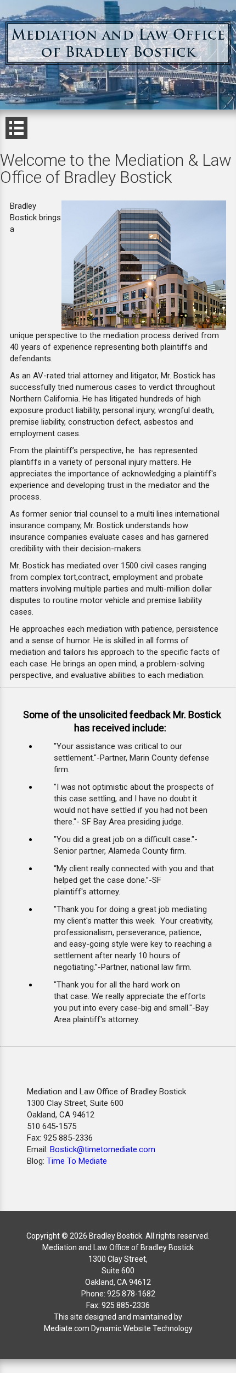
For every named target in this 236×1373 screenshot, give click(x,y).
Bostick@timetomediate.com (102, 1149)
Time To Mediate (77, 1161)
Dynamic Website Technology (142, 1328)
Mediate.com (67, 1328)
